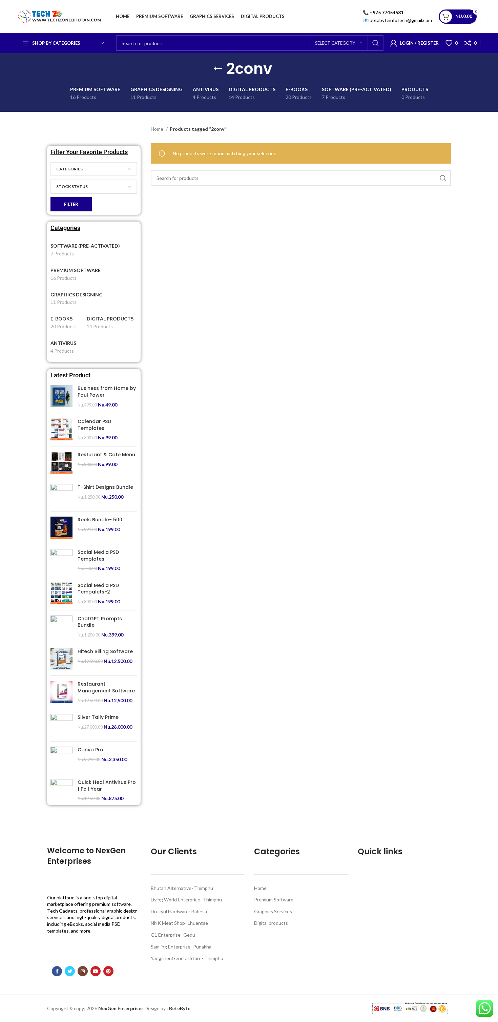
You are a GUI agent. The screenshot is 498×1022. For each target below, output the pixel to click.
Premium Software (273, 899)
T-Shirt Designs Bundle (105, 487)
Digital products (271, 923)
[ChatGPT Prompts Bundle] (61, 627)
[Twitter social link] (70, 971)
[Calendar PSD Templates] (61, 429)
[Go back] (217, 69)
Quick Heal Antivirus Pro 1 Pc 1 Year (107, 785)
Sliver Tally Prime (98, 717)
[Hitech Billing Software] (61, 659)
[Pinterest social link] (108, 971)
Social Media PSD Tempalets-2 (98, 589)
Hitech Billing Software (105, 651)
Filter (71, 204)
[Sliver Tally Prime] (61, 725)
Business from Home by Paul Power (107, 391)
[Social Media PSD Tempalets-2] (61, 593)
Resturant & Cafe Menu (106, 455)
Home (157, 129)
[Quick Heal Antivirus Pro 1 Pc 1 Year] (61, 790)
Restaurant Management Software (106, 687)
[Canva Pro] (61, 758)
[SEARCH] (375, 43)
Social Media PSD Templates (98, 555)
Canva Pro (90, 750)
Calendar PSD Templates (94, 425)
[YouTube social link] (95, 971)
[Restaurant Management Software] (61, 692)
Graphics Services (273, 911)
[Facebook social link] (57, 971)
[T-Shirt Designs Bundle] (61, 495)
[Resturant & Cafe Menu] (61, 463)
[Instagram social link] (83, 971)
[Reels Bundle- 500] (61, 528)
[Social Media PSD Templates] (61, 560)
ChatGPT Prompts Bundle (100, 622)
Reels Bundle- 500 (100, 520)
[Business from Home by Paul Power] (61, 396)
